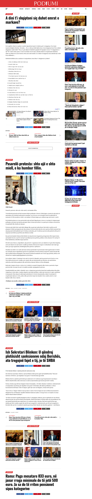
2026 (12, 288)
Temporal (34, 9)
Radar (43, 9)
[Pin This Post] (37, 27)
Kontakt (70, 9)
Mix (61, 9)
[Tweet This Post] (29, 27)
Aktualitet (27, 9)
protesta (25, 288)
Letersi (48, 9)
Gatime (65, 9)
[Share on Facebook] (20, 27)
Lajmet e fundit (17, 288)
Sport (57, 9)
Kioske (39, 9)
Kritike (53, 9)
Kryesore (21, 9)
